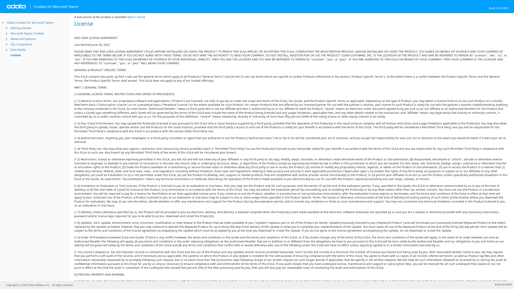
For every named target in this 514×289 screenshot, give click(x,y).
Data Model (18, 50)
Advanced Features (23, 39)
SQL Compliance (21, 44)
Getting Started (20, 28)
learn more (136, 17)
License (15, 55)
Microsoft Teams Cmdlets (27, 33)
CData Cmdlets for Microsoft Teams (30, 22)
